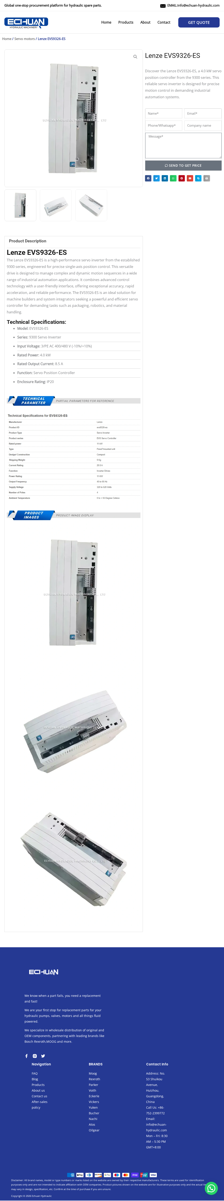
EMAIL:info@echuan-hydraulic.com (193, 5)
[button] (199, 22)
